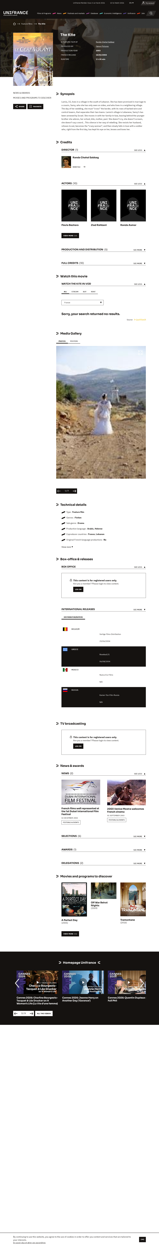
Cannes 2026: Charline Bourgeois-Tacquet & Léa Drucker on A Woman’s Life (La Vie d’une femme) (33, 1000)
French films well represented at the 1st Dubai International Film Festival (80, 811)
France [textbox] (67, 302)
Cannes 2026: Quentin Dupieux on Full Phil (124, 999)
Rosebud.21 (105, 654)
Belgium (75, 629)
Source (130, 319)
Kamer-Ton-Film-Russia (109, 695)
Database (94, 13)
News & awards (21, 93)
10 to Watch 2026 (117, 3)
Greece (74, 649)
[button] (140, 353)
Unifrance (131, 13)
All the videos (44, 1013)
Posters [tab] (74, 341)
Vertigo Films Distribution (110, 634)
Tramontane (127, 919)
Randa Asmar (128, 225)
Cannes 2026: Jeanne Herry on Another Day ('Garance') (77, 999)
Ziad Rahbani (99, 225)
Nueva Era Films (106, 675)
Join (143, 13)
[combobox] (82, 302)
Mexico (74, 670)
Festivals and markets (76, 13)
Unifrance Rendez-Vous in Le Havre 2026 (89, 3)
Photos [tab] (62, 341)
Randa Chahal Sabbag (105, 42)
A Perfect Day (69, 920)
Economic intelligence (113, 13)
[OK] (142, 1239)
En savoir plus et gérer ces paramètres (29, 1243)
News (59, 13)
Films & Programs (44, 13)
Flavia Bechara (70, 225)
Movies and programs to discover (32, 97)
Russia (74, 690)
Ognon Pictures (102, 46)
